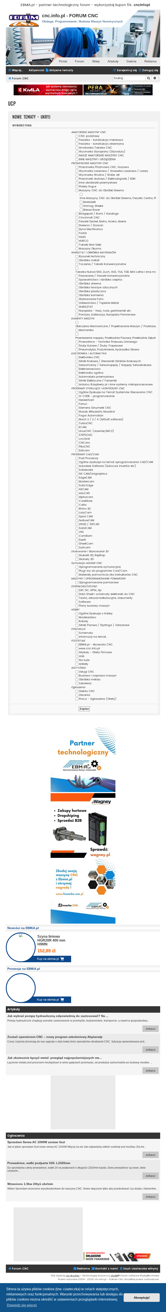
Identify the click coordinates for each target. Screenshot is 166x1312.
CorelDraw (86, 501)
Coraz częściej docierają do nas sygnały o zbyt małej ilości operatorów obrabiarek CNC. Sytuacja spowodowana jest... (81, 1043)
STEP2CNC (86, 435)
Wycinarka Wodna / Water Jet (99, 175)
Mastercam (86, 481)
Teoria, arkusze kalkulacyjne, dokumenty (105, 598)
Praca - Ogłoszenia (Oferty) (98, 699)
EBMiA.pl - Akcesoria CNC (96, 644)
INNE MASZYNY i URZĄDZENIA (97, 159)
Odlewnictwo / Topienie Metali (99, 303)
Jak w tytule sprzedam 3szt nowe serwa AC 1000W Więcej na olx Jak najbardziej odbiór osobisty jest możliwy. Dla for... (81, 1148)
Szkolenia (85, 683)
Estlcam (84, 450)
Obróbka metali (89, 260)
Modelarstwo (87, 617)
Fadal (83, 233)
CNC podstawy (89, 136)
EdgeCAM (85, 477)
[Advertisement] (83, 1102)
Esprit (82, 539)
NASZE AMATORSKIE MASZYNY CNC (101, 155)
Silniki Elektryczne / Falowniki (98, 380)
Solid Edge (86, 485)
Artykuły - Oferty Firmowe (95, 652)
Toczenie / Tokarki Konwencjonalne (102, 264)
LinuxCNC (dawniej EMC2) (96, 431)
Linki (81, 656)
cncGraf (84, 439)
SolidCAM (85, 528)
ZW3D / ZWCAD (89, 524)
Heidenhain (86, 400)
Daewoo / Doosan (91, 225)
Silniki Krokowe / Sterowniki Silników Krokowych (110, 361)
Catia (82, 505)
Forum (79, 61)
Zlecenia (84, 695)
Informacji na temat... (93, 637)
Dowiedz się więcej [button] (22, 1305)
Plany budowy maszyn (94, 605)
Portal (63, 61)
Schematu (86, 633)
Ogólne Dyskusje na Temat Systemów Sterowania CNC (116, 392)
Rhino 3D (85, 508)
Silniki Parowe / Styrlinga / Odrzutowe (104, 625)
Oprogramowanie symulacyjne (100, 567)
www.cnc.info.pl (89, 648)
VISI (81, 532)
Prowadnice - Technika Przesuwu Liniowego (108, 342)
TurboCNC (86, 423)
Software (85, 602)
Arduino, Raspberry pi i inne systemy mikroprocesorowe (116, 384)
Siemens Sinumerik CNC (95, 408)
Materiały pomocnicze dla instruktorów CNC (108, 574)
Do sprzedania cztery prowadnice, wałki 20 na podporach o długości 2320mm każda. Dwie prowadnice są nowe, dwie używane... (81, 1169)
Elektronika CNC (89, 357)
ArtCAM (83, 489)
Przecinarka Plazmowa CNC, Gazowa (104, 167)
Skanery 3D (86, 559)
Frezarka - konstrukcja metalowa (101, 140)
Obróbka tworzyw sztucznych (98, 287)
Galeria (131, 61)
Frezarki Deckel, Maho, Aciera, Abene (102, 221)
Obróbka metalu (90, 679)
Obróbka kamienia (91, 295)
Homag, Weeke (93, 206)
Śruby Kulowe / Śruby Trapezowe (101, 345)
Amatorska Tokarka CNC (95, 147)
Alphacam (86, 497)
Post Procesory (88, 458)
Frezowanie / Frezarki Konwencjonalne (104, 276)
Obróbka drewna (90, 283)
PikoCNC (84, 446)
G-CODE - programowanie (97, 396)
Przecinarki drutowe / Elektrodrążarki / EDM (107, 178)
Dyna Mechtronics (91, 229)
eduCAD (84, 493)
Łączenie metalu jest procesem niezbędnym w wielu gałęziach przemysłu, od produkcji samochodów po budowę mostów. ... (81, 1064)
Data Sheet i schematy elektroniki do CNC (107, 594)
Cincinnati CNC (89, 217)
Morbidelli (89, 202)
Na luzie (84, 660)
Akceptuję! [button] (142, 1297)
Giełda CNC (87, 691)
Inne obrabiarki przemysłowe (98, 182)
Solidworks (86, 470)
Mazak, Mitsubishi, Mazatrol (97, 411)
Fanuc (83, 404)
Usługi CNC (86, 671)
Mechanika (86, 330)
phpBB (114, 1275)
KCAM (82, 427)
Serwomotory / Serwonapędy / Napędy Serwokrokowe (115, 365)
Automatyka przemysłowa (96, 376)
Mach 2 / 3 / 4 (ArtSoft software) (101, 419)
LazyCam (85, 512)
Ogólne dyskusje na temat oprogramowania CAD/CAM (116, 462)
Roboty (83, 621)
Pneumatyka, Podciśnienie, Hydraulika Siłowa (109, 349)
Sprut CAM (86, 516)
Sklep (96, 61)
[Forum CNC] (24, 18)
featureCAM (86, 520)
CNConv (84, 442)
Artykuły (113, 61)
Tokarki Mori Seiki (90, 244)
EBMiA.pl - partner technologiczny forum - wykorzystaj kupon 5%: (76, 4)
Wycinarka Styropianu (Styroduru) (102, 151)
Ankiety (83, 664)
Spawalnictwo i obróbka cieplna (100, 279)
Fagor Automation (91, 415)
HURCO (83, 241)
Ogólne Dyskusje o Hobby (96, 613)
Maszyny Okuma (90, 248)
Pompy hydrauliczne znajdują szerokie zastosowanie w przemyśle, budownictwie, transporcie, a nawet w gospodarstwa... (81, 1022)
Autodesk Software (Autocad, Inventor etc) (107, 466)
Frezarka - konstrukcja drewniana (101, 144)
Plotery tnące (87, 186)
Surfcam (85, 547)
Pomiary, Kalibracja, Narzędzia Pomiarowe (107, 314)
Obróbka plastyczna (92, 291)
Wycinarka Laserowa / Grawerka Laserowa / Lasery (113, 171)
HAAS (82, 237)
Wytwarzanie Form (91, 299)
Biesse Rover (91, 210)
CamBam (85, 536)
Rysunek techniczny (92, 256)
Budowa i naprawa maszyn (98, 675)
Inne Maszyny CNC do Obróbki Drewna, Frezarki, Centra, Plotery (121, 198)
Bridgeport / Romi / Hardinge (98, 213)
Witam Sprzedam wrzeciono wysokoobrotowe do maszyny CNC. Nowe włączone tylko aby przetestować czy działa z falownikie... (82, 1190)
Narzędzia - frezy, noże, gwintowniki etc (105, 310)
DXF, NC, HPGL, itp (90, 590)
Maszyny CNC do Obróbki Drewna (101, 190)
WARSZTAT (86, 307)
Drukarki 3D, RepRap (92, 555)
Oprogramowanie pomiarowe (98, 582)
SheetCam (86, 543)
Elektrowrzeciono (90, 369)
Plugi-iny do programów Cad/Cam (103, 571)
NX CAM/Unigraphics (93, 474)
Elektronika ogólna (91, 373)
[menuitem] (59, 70)
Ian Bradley (73, 1275)
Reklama (150, 61)
